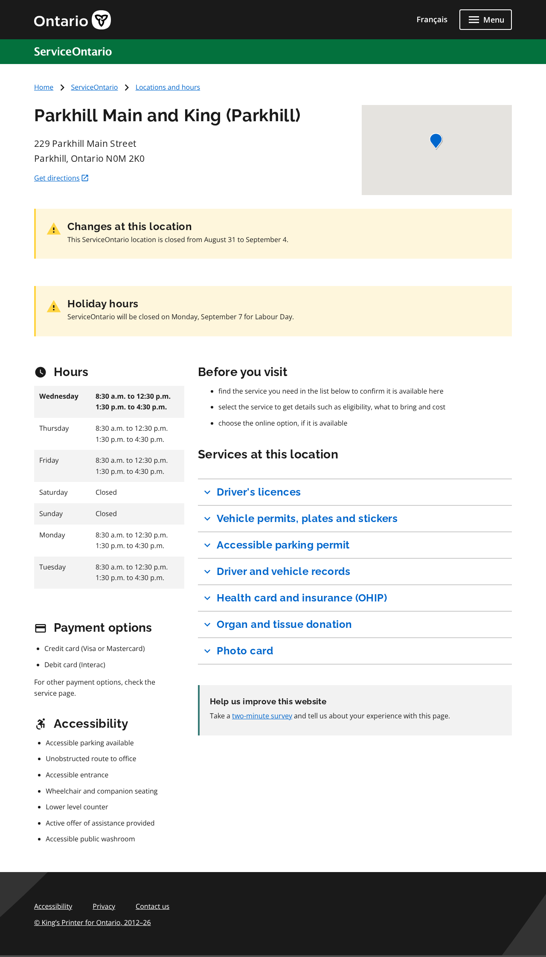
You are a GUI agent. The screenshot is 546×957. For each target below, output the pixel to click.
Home (43, 87)
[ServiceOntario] (76, 51)
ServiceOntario (94, 87)
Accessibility (53, 906)
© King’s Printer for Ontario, (92, 922)
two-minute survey (262, 716)
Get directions (57, 178)
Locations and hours (168, 87)
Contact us (152, 906)
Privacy (104, 906)
